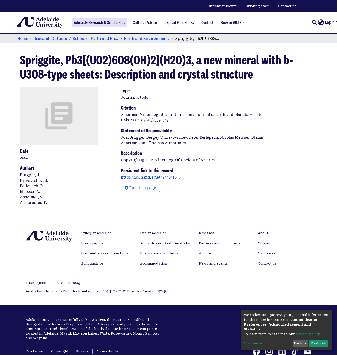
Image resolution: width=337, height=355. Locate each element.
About (263, 233)
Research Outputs (50, 38)
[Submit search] (314, 22)
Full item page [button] (142, 188)
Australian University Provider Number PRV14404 (67, 291)
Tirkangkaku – (53, 283)
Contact (207, 22)
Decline (300, 343)
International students (159, 253)
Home (22, 38)
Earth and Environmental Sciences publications (147, 38)
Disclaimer (35, 351)
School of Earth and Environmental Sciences (96, 38)
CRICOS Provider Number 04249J (140, 291)
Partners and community (220, 243)
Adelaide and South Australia (165, 243)
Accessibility (107, 351)
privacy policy (308, 334)
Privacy (82, 351)
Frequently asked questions (105, 253)
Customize (253, 343)
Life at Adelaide (153, 233)
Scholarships (92, 263)
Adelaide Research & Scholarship (99, 22)
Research (206, 233)
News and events (213, 263)
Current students (222, 6)
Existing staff (257, 6)
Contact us (287, 6)
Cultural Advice (145, 22)
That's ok (318, 343)
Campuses (267, 253)
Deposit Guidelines (179, 22)
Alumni (205, 253)
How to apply (92, 243)
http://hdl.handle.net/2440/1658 (151, 177)
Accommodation (153, 263)
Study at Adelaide (96, 233)
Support (265, 243)
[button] (321, 22)
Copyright (60, 351)
